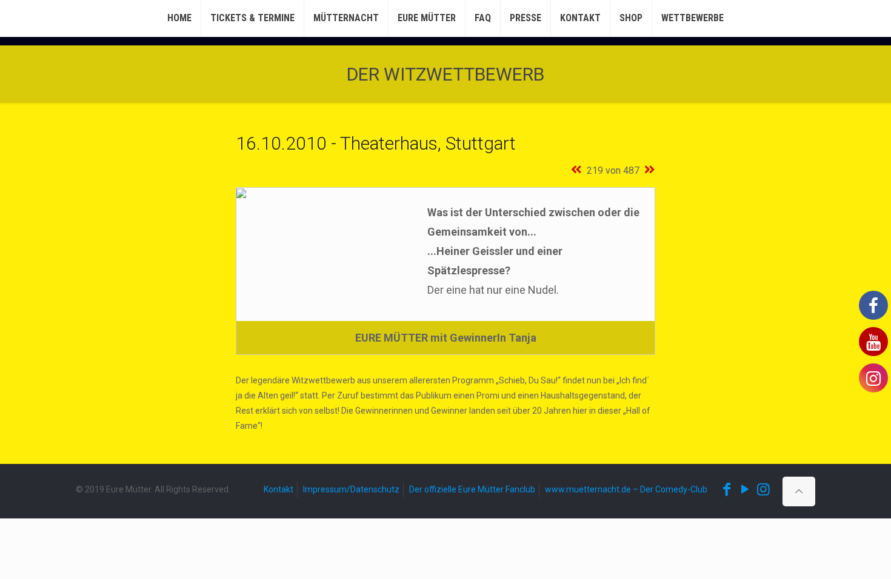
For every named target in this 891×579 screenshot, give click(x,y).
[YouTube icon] (745, 489)
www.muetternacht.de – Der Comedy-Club (626, 489)
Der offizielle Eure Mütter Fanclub (472, 489)
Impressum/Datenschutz (351, 489)
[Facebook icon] (726, 489)
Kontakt (278, 489)
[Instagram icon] (763, 489)
